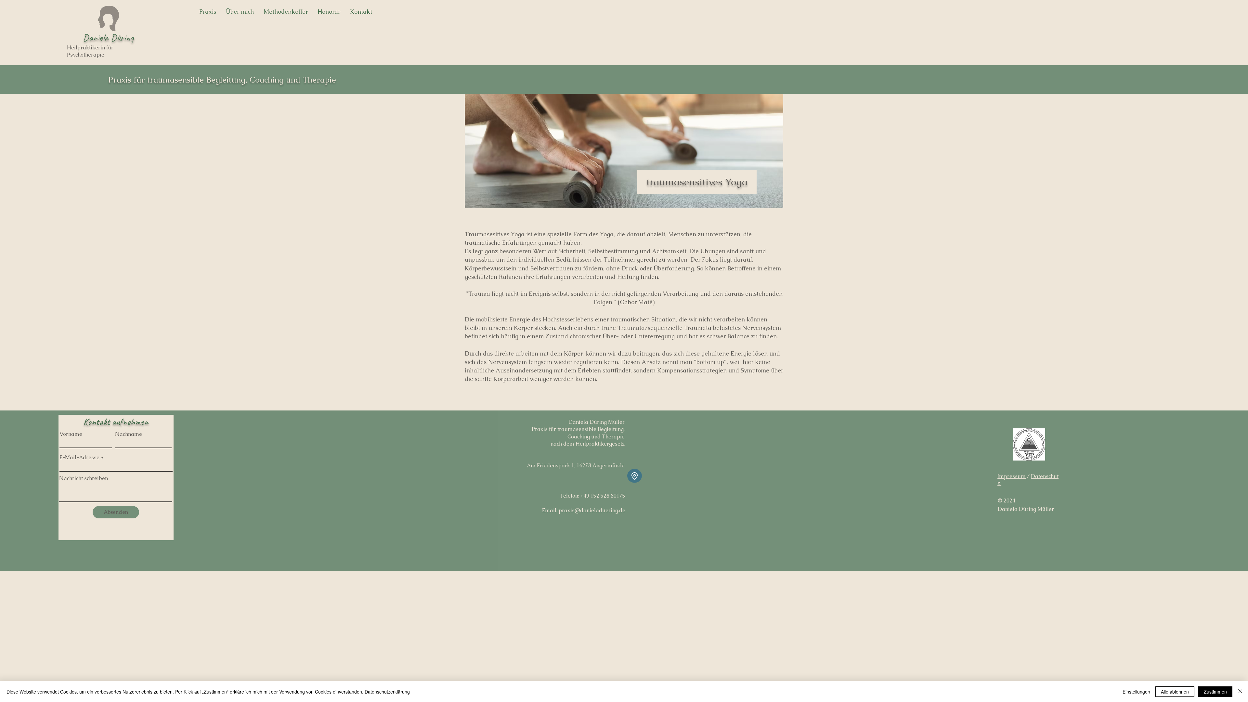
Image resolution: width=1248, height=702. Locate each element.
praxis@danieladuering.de (592, 510)
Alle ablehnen (1175, 691)
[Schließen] (1240, 691)
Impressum (1011, 476)
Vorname (70, 434)
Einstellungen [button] (1136, 691)
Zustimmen (1215, 691)
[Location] (634, 476)
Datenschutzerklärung (387, 691)
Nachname (128, 434)
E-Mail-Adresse (79, 457)
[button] (286, 12)
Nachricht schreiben (83, 478)
